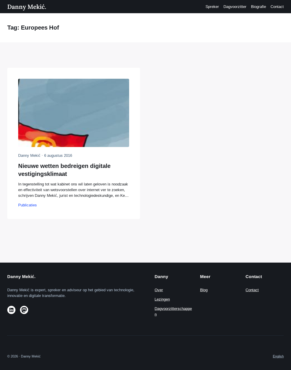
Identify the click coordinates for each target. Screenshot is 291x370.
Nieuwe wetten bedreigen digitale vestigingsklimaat (64, 169)
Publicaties (27, 205)
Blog (204, 290)
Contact (252, 290)
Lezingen (162, 299)
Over (159, 290)
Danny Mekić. (26, 6)
